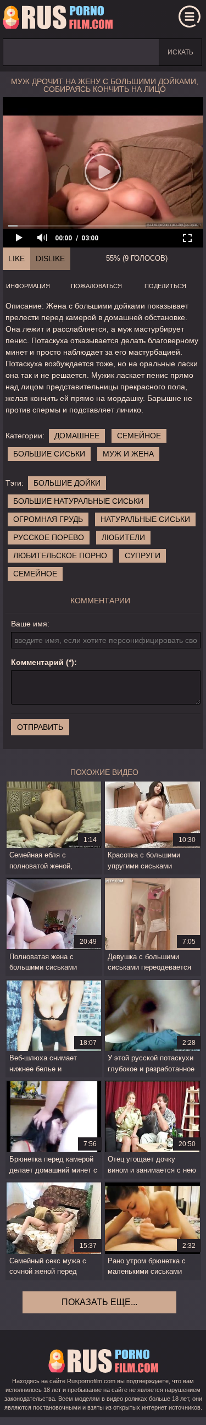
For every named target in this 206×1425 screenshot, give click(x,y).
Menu (190, 16)
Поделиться (165, 286)
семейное (35, 573)
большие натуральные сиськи (78, 501)
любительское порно (60, 555)
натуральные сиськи (145, 519)
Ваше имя (29, 623)
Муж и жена (128, 453)
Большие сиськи (49, 453)
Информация (28, 286)
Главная (58, 19)
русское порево (48, 537)
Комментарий (37, 662)
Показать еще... (99, 1302)
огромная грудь (48, 519)
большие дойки (67, 482)
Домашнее (76, 435)
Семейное (139, 435)
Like (16, 258)
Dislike (50, 258)
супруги (142, 555)
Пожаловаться (96, 286)
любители (123, 537)
